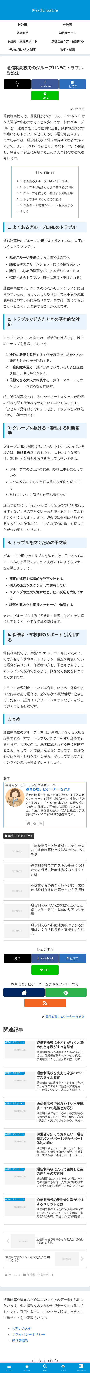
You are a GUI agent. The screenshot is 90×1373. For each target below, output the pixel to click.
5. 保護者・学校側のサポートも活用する (46, 205)
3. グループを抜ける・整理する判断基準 (46, 193)
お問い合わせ (22, 1328)
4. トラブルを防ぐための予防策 (40, 199)
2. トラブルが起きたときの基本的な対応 (46, 187)
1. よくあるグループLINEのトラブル (44, 181)
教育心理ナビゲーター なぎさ (48, 789)
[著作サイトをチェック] (28, 823)
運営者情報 (20, 1340)
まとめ (24, 211)
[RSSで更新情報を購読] (41, 823)
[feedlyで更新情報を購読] (34, 823)
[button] (81, 839)
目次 (39, 172)
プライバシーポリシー (28, 1334)
